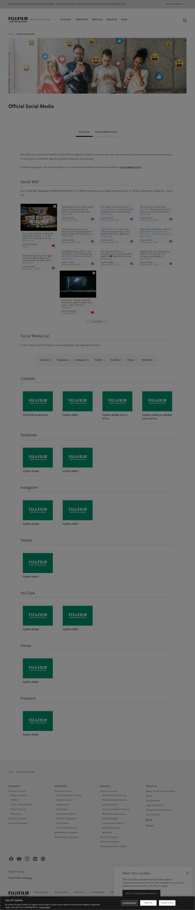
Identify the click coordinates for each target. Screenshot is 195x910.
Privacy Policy (44, 907)
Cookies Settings (129, 903)
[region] (97, 903)
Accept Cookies (167, 903)
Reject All (148, 903)
